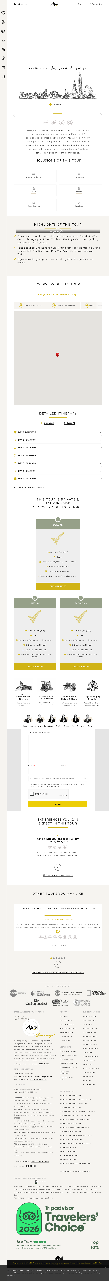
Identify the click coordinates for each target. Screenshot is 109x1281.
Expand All (49, 423)
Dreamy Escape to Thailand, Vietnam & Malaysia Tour (58, 908)
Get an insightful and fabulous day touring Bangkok (58, 840)
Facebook (29, 1074)
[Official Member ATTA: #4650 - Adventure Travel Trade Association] (68, 993)
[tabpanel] (58, 927)
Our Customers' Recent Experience (36, 1076)
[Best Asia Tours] (3, 13)
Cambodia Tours (90, 1020)
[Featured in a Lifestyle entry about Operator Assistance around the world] (36, 1002)
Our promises (66, 1020)
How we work (66, 1036)
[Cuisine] (60, 847)
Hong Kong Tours (90, 1056)
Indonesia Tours (90, 1036)
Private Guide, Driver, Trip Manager (82, 640)
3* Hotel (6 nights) (82, 630)
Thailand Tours (89, 1032)
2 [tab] (53, 958)
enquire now (81, 667)
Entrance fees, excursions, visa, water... (82, 655)
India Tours (88, 1080)
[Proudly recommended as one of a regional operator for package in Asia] (96, 993)
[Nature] (70, 937)
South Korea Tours (91, 1068)
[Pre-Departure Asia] (3, 67)
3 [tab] (56, 958)
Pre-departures (66, 1059)
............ (63, 1167)
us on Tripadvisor (38, 1079)
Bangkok (59, 105)
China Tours (88, 1052)
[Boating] (45, 122)
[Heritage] (55, 847)
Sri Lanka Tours (90, 1084)
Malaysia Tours (89, 1040)
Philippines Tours (90, 1048)
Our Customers (67, 1024)
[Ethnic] (55, 937)
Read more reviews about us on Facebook (33, 1198)
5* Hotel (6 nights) (36, 630)
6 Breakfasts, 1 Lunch (82, 645)
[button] (57, 355)
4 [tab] (58, 958)
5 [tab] (61, 958)
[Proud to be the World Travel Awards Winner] (82, 1002)
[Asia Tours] (54, 4)
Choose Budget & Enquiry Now (58, 42)
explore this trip (57, 945)
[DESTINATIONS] (3, 22)
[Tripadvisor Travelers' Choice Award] (60, 1002)
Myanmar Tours (90, 1028)
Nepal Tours (88, 1076)
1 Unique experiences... (82, 650)
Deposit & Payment (68, 1063)
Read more (44, 1064)
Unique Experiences (68, 1055)
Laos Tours (87, 1024)
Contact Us (65, 1040)
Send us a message (40, 1161)
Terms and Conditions (64, 1072)
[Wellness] (62, 122)
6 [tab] (64, 958)
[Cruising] (45, 937)
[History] (70, 122)
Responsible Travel (68, 1028)
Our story (64, 1016)
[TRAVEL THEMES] (3, 40)
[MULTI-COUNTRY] (3, 31)
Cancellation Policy (68, 1067)
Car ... (82, 635)
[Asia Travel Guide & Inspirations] (3, 58)
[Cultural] (53, 122)
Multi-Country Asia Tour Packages (75, 1171)
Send (58, 804)
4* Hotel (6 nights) (59, 552)
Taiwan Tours (89, 1060)
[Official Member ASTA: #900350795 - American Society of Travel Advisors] (18, 993)
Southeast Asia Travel (66, 1078)
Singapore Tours (90, 1044)
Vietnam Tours (89, 1016)
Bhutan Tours (89, 1072)
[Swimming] (41, 937)
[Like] (58, 29)
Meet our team (66, 1032)
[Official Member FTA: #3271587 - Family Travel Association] (40, 993)
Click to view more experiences (58, 875)
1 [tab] (50, 958)
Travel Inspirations (68, 1051)
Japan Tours (88, 1064)
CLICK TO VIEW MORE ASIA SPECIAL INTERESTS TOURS (58, 972)
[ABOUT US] (3, 77)
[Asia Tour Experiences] (3, 49)
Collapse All (69, 423)
